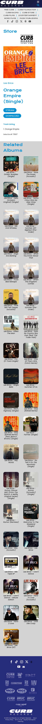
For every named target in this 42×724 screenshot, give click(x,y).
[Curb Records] (11, 675)
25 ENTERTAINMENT (27, 15)
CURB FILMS (9, 15)
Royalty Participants (30, 720)
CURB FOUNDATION (27, 10)
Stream (10, 110)
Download (12, 115)
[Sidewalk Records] (7, 683)
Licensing (20, 721)
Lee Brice (8, 83)
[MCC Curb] (22, 690)
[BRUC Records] (21, 698)
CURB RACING (12, 13)
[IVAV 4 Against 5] (34, 683)
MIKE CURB (9, 10)
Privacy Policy (9, 720)
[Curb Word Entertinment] (21, 704)
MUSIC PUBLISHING (29, 18)
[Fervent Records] (33, 690)
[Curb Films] (11, 698)
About (35, 718)
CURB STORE (28, 13)
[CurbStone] (16, 683)
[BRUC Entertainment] (31, 698)
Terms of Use (18, 720)
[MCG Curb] (10, 690)
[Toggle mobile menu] (38, 2)
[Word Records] (20, 675)
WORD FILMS (10, 18)
